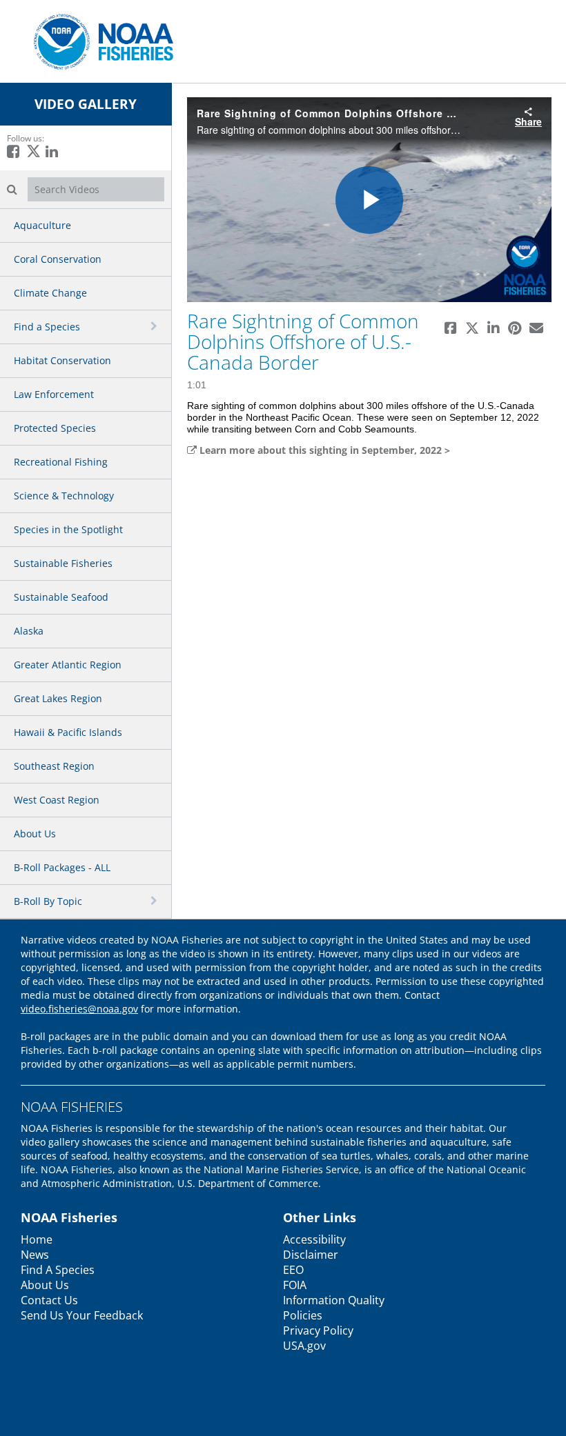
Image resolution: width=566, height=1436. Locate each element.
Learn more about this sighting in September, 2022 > (323, 450)
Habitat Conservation (62, 360)
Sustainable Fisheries (63, 563)
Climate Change (50, 292)
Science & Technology (64, 495)
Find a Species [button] (47, 326)
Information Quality (333, 1300)
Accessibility (314, 1239)
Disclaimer (310, 1254)
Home (36, 1239)
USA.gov (304, 1345)
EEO (293, 1269)
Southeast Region (54, 765)
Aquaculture (42, 225)
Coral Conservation (57, 259)
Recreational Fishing (61, 461)
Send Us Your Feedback (82, 1315)
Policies (302, 1315)
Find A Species (58, 1269)
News (35, 1254)
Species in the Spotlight (68, 529)
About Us (35, 833)
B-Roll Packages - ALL (62, 867)
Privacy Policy (318, 1330)
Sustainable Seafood (61, 597)
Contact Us (49, 1300)
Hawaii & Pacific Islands (68, 732)
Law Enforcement (54, 394)
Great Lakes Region (58, 698)
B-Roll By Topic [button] (48, 901)
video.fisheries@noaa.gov (79, 1008)
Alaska (28, 630)
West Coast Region (56, 799)
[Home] (98, 40)
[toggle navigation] (155, 326)
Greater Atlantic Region (67, 664)
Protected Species (55, 428)
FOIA (294, 1285)
